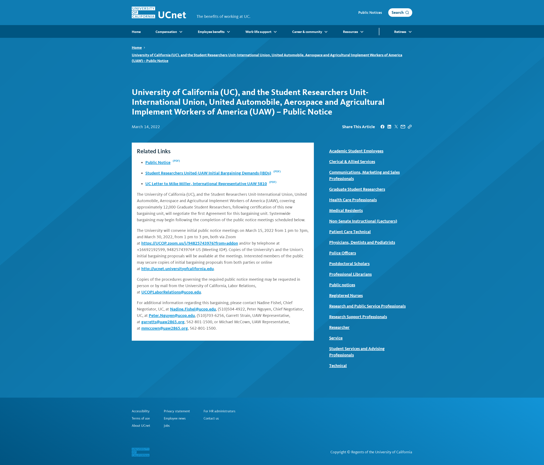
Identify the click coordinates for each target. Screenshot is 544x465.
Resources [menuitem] (350, 32)
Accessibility (141, 411)
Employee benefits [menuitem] (211, 32)
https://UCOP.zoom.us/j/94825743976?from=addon (189, 243)
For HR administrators (219, 411)
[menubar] (272, 31)
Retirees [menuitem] (400, 32)
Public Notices (370, 12)
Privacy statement (177, 411)
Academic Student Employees (356, 150)
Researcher (339, 327)
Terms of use (141, 418)
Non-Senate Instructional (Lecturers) (363, 221)
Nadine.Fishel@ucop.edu (193, 309)
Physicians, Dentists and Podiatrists (362, 242)
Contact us (211, 418)
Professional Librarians (350, 274)
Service (336, 337)
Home (137, 47)
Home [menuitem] (136, 32)
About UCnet (141, 425)
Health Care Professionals (353, 199)
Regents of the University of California (381, 452)
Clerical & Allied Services (352, 161)
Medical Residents (346, 210)
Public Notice (157, 162)
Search (398, 12)
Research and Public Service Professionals (367, 306)
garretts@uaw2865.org (162, 321)
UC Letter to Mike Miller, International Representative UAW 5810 (206, 183)
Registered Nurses (346, 295)
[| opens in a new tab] (382, 126)
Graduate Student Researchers (357, 189)
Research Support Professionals (358, 316)
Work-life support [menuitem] (258, 32)
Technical (338, 365)
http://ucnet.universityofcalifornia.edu (177, 268)
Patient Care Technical (350, 231)
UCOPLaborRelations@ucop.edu (171, 292)
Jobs (167, 425)
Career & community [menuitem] (307, 32)
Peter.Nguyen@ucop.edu (172, 315)
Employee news (175, 418)
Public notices (342, 284)
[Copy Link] (409, 126)
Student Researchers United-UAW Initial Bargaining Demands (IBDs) (208, 173)
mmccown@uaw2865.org (164, 328)
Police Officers (342, 252)
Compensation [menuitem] (166, 32)
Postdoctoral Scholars (349, 263)
